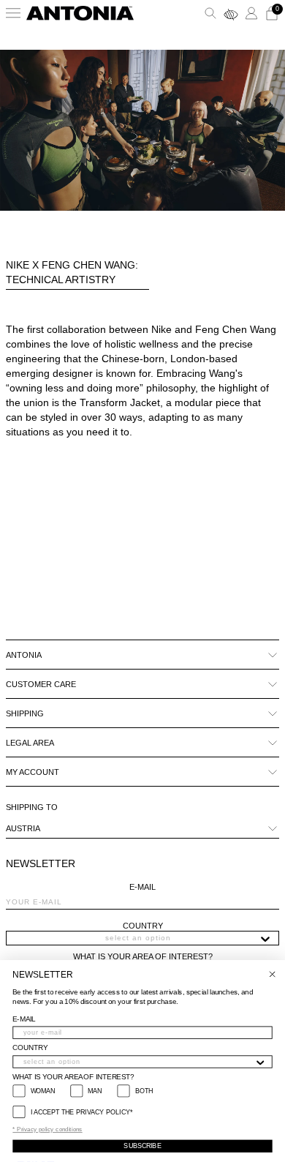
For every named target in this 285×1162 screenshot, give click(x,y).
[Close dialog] (272, 974)
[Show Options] (265, 938)
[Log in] (251, 13)
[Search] (210, 13)
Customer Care (41, 684)
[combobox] (138, 938)
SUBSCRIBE (142, 1146)
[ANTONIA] (80, 13)
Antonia (24, 655)
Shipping (25, 713)
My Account (32, 772)
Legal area (30, 742)
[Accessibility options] (231, 13)
